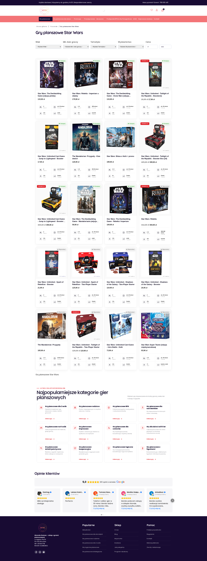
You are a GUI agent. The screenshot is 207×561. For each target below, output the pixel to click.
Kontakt (156, 19)
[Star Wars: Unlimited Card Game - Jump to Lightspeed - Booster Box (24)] (52, 200)
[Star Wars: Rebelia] (155, 200)
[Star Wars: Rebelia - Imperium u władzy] (86, 74)
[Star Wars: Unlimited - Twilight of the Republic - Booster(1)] (155, 74)
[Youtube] (43, 552)
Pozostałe (53, 26)
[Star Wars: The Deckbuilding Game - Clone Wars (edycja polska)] (121, 74)
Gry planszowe (45, 19)
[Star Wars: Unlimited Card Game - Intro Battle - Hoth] (121, 326)
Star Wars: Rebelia (149, 219)
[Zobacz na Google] (39, 493)
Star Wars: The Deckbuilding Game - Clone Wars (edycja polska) (118, 95)
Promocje (77, 19)
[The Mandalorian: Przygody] (52, 326)
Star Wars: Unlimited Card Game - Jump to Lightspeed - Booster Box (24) (51, 221)
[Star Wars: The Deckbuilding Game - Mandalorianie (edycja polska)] (86, 200)
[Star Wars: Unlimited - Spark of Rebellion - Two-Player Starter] (86, 263)
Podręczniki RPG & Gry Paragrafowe (119, 19)
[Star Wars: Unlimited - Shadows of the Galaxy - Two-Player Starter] (121, 263)
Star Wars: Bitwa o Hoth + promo (120, 156)
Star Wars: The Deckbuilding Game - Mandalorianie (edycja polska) (84, 221)
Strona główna (41, 26)
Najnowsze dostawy (145, 19)
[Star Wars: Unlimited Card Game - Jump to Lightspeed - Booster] (52, 137)
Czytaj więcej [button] (98, 508)
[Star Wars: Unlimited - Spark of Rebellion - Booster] (52, 263)
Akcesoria (100, 19)
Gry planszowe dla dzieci (62, 19)
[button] (34, 500)
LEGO (135, 19)
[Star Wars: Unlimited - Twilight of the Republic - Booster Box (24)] (155, 137)
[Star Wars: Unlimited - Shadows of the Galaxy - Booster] (155, 263)
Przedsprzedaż (89, 19)
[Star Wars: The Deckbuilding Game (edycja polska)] (52, 74)
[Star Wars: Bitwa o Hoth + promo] (121, 137)
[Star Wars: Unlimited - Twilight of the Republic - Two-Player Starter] (86, 326)
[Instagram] (40, 552)
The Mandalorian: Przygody (49, 345)
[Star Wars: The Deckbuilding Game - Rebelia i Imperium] (121, 200)
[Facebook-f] (36, 552)
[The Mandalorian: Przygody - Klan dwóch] (86, 137)
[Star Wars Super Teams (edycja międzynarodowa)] (155, 326)
